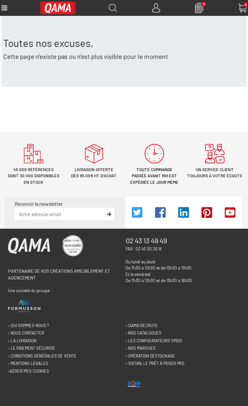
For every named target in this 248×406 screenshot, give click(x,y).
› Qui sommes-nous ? (28, 325)
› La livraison (22, 340)
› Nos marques (141, 348)
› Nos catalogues (143, 332)
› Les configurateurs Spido (154, 340)
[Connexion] (156, 8)
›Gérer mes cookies (28, 371)
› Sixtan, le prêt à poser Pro (155, 363)
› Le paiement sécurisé (31, 348)
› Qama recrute (142, 325)
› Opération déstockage (150, 355)
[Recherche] (113, 8)
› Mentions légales (28, 363)
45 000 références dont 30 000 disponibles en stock (33, 176)
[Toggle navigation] (4, 8)
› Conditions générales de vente (42, 355)
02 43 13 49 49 (146, 240)
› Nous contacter (26, 332)
